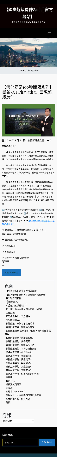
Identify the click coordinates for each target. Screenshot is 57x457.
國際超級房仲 (37, 140)
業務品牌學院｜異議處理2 (18, 359)
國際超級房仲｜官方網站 (18, 316)
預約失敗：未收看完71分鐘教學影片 (23, 395)
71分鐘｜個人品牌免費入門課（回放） (24, 309)
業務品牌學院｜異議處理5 (18, 370)
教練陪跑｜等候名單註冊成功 (20, 323)
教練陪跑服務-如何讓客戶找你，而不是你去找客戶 (28, 332)
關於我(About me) (15, 391)
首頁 (8, 402)
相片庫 (9, 377)
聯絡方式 (10, 381)
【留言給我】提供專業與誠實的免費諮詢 (25, 294)
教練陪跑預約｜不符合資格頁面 (21, 348)
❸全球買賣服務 (13, 298)
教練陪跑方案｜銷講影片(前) (20, 327)
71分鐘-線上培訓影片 (16, 305)
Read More (11, 272)
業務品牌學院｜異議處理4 (18, 366)
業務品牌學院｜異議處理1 (18, 355)
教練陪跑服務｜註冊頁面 (18, 341)
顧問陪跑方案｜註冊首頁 (18, 398)
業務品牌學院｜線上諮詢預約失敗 (22, 373)
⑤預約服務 (12, 302)
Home (21, 70)
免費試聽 (10, 312)
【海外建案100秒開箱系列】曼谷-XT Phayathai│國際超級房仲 (27, 91)
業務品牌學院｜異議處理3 (18, 363)
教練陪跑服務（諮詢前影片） (20, 337)
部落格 (9, 388)
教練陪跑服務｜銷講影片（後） (21, 345)
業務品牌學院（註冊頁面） (19, 352)
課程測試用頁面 (13, 384)
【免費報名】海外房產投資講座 (21, 291)
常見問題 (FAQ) (13, 319)
